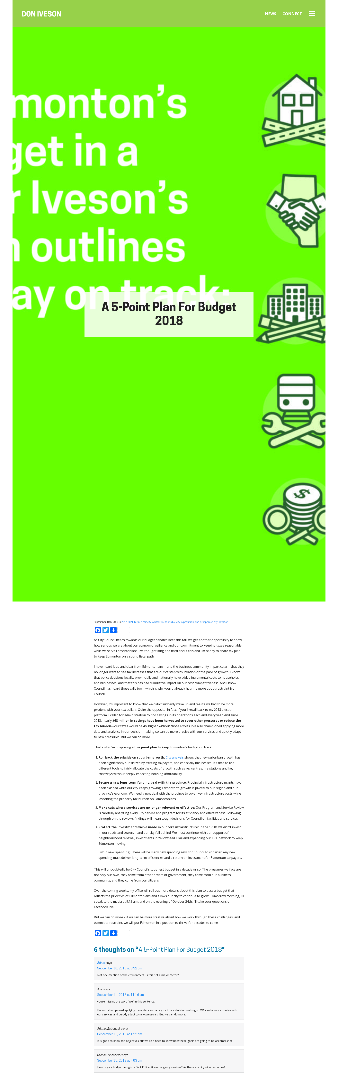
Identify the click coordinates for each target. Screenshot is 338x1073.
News (270, 13)
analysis (178, 757)
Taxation (223, 622)
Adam (101, 963)
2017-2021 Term (130, 622)
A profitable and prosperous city (199, 622)
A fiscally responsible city (166, 622)
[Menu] (312, 14)
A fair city (146, 622)
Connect (292, 13)
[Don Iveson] (41, 14)
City (168, 757)
